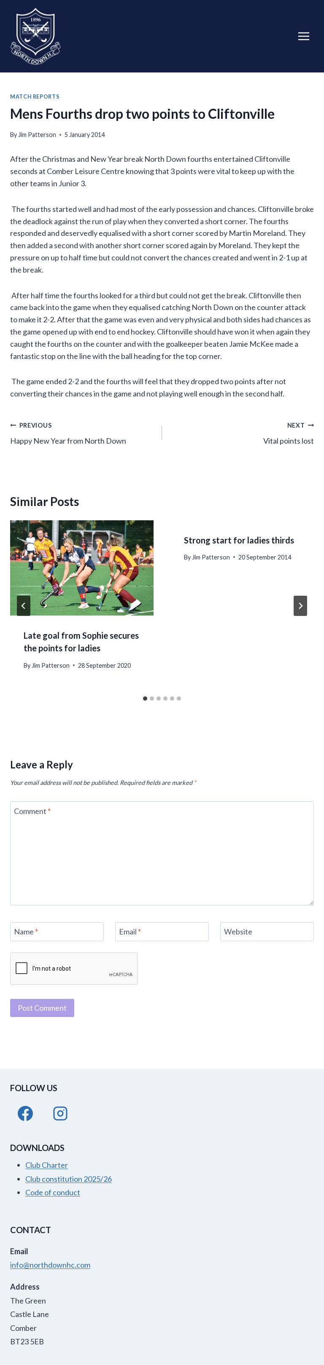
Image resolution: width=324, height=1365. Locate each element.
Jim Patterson (37, 134)
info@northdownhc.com (50, 1264)
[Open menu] (303, 36)
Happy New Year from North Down (68, 433)
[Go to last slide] (23, 606)
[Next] (300, 606)
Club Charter (46, 1165)
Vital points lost (288, 433)
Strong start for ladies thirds (239, 540)
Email (130, 931)
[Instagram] (60, 1113)
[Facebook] (25, 1113)
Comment (32, 811)
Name (26, 931)
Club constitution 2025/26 (68, 1178)
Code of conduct (52, 1192)
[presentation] (82, 568)
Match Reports (34, 97)
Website (238, 931)
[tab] (145, 698)
